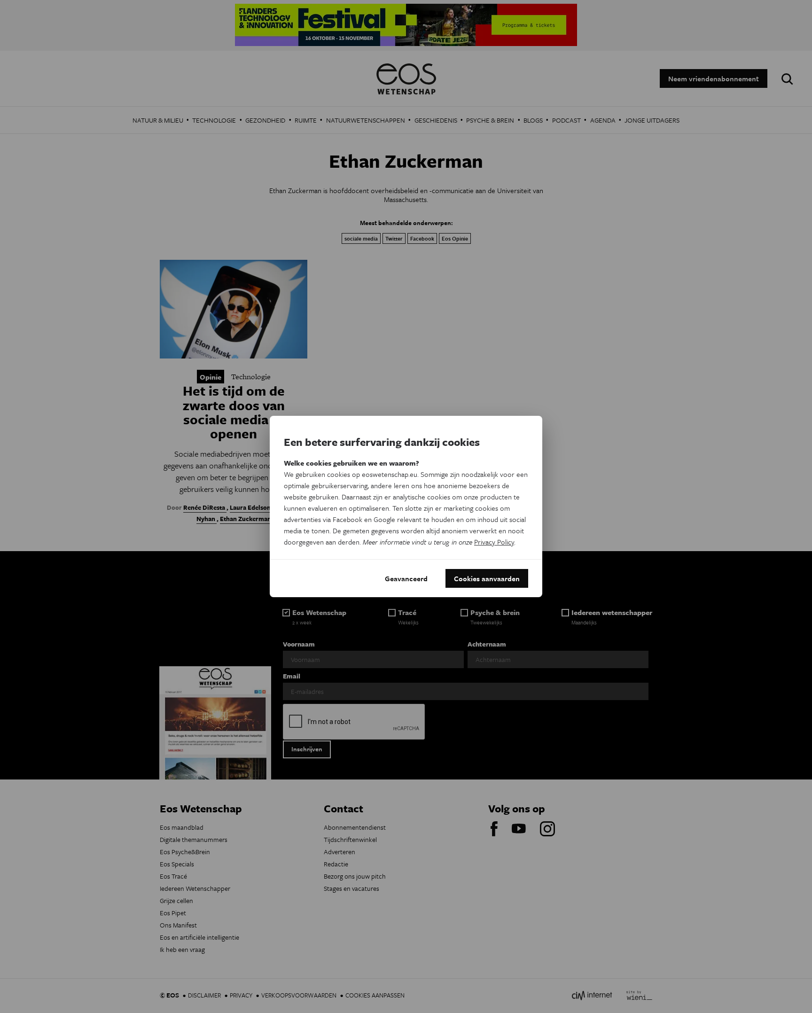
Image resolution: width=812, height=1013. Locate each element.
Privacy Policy (494, 542)
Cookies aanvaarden (487, 578)
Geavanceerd (406, 578)
